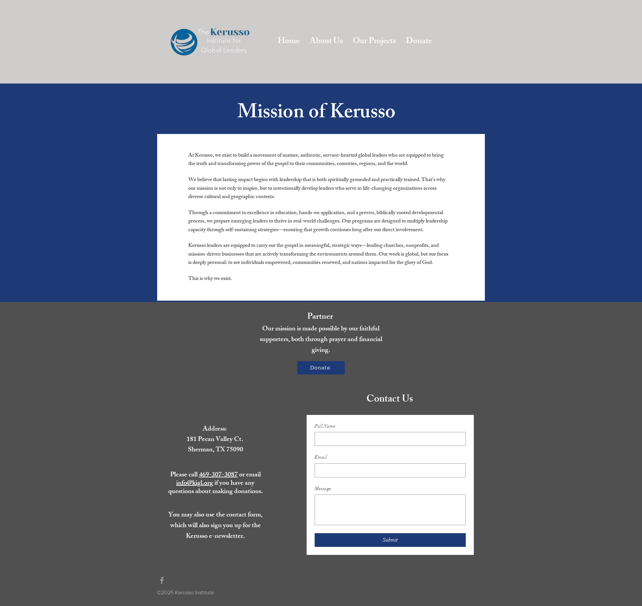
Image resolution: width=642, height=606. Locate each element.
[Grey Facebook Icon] (162, 580)
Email (321, 457)
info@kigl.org (194, 483)
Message (323, 488)
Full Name (325, 426)
